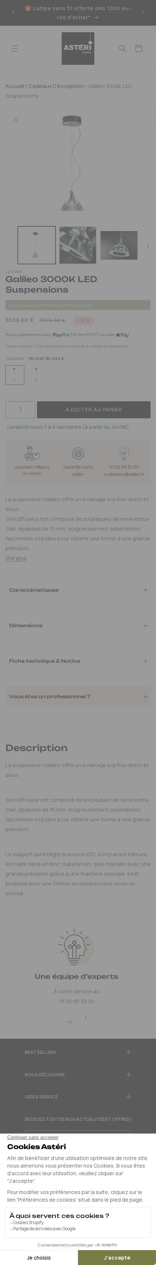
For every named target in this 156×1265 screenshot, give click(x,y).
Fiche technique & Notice (44, 660)
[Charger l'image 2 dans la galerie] (78, 245)
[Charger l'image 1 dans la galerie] (37, 245)
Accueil (14, 86)
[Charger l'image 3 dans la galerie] (119, 245)
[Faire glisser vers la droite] (148, 247)
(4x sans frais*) (85, 334)
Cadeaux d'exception (55, 86)
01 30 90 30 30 (124, 467)
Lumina (13, 271)
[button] (14, 48)
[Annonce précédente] (13, 13)
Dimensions (25, 625)
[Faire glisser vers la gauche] (8, 247)
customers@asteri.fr (124, 474)
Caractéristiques (33, 589)
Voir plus (15, 558)
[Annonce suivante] (143, 13)
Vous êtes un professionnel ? (49, 696)
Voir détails (31, 473)
